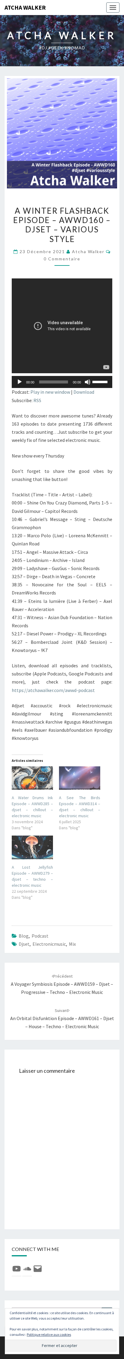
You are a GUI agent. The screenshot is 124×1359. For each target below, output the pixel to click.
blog (24, 936)
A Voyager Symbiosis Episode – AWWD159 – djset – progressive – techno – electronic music (62, 984)
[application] (62, 382)
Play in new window (50, 392)
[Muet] (88, 382)
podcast (40, 936)
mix (72, 944)
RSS (37, 400)
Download (83, 392)
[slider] (100, 381)
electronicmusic (49, 944)
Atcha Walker (25, 7)
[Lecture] (20, 382)
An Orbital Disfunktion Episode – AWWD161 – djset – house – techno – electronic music (62, 1018)
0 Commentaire (62, 258)
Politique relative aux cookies (49, 1334)
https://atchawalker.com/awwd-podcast (53, 690)
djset (24, 944)
